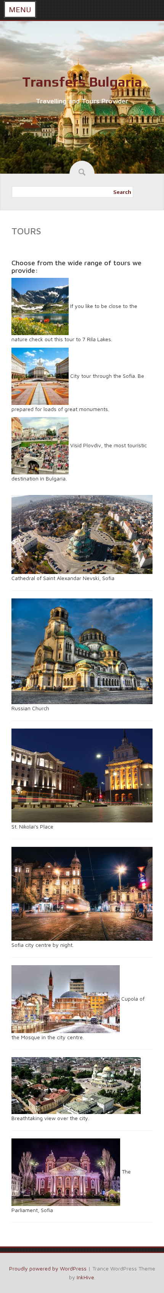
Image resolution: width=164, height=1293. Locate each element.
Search (122, 192)
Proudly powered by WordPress (48, 1268)
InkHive (85, 1277)
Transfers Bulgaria (82, 82)
